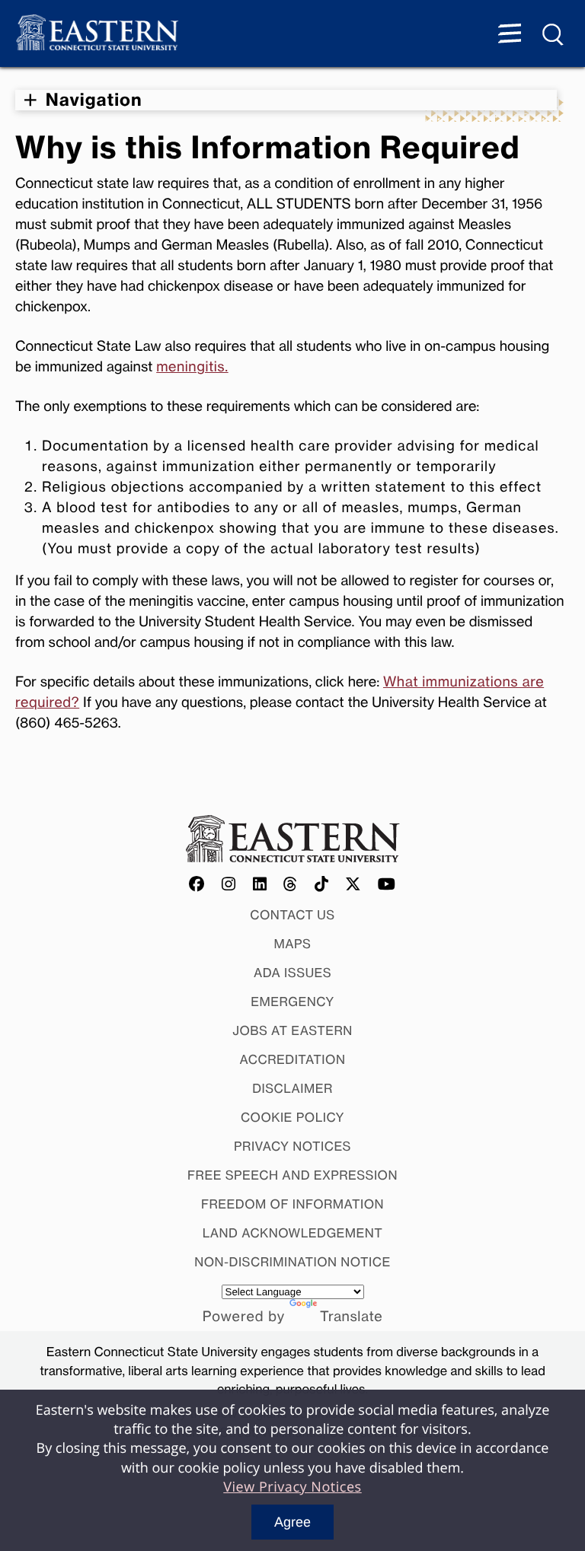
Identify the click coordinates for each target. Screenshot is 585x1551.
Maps (293, 943)
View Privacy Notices (292, 1487)
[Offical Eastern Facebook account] (197, 885)
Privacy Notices (292, 1146)
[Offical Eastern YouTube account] (387, 885)
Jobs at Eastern (292, 1030)
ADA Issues (292, 972)
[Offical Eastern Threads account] (290, 885)
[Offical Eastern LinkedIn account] (260, 885)
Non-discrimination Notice (292, 1261)
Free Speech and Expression (292, 1175)
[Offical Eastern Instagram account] (229, 885)
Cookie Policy (292, 1117)
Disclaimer (292, 1088)
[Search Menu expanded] (554, 35)
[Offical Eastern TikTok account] (321, 885)
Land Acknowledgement (293, 1232)
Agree (292, 1522)
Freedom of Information (292, 1204)
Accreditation (293, 1059)
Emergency (292, 1001)
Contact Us (292, 914)
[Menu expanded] (510, 35)
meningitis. (192, 366)
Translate (351, 1316)
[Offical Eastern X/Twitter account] (353, 885)
